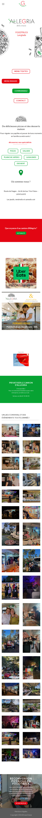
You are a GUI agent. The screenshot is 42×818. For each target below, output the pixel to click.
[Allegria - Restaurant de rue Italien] (22, 4)
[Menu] (3, 4)
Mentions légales (21, 811)
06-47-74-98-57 (24, 396)
